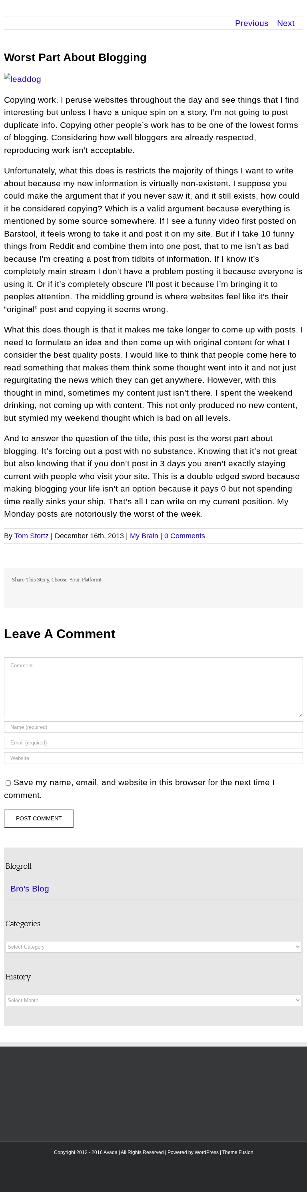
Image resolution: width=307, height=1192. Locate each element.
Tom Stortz (31, 536)
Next (286, 23)
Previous (252, 23)
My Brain (144, 536)
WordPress (207, 1152)
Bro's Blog (29, 888)
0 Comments (184, 536)
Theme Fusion (237, 1152)
